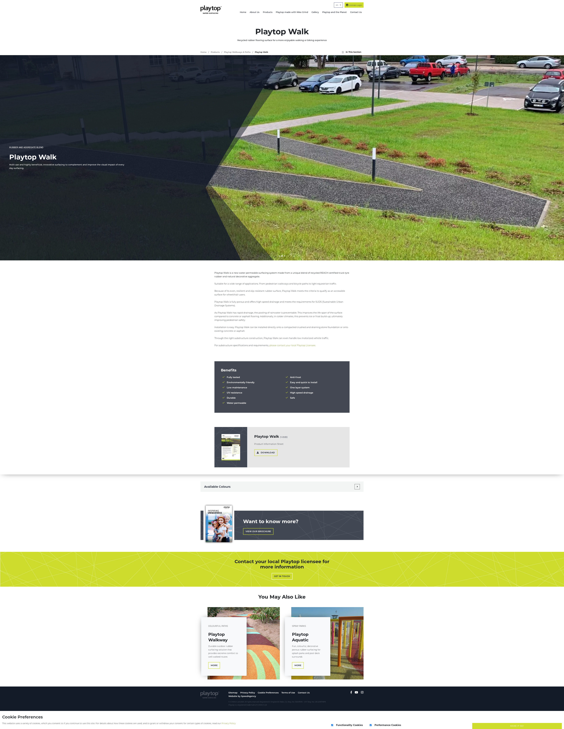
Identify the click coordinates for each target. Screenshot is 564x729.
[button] (553, 256)
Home (243, 12)
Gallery (315, 12)
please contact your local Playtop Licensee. (292, 345)
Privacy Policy (247, 692)
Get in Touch (282, 576)
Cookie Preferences (268, 692)
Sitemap (232, 692)
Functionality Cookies (349, 725)
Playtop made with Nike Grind (292, 12)
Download (267, 452)
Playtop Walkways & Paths (237, 52)
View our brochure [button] (258, 531)
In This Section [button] (353, 52)
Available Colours (217, 486)
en (337, 5)
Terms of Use (288, 692)
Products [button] (267, 12)
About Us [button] (254, 12)
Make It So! (517, 726)
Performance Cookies (388, 725)
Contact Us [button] (356, 12)
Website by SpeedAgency (242, 696)
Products (215, 52)
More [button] (214, 665)
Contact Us (304, 692)
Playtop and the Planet (334, 12)
